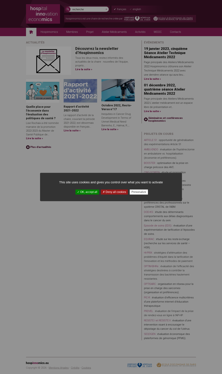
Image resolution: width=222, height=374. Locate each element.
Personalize (138, 191)
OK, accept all (88, 191)
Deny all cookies (115, 191)
